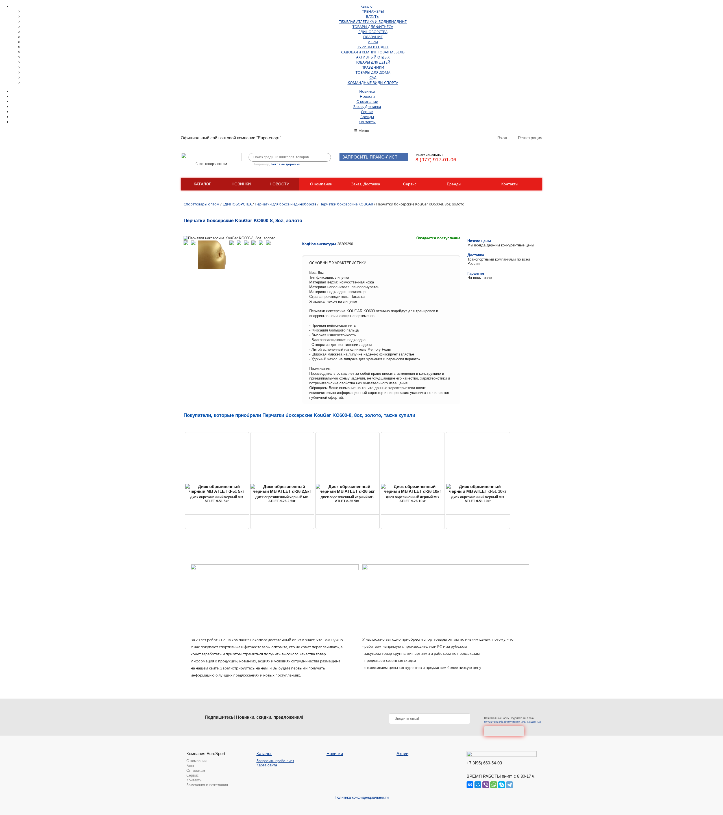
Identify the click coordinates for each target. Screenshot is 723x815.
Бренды (367, 116)
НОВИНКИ (241, 184)
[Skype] (501, 784)
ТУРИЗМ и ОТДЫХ (373, 46)
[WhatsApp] (493, 784)
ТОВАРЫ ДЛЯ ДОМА (373, 72)
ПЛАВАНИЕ (373, 36)
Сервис (367, 111)
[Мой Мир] (477, 784)
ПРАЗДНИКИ (373, 67)
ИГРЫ (373, 41)
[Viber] (485, 784)
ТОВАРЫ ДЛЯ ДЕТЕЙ (372, 62)
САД (372, 77)
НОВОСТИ (279, 184)
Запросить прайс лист (275, 761)
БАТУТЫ (373, 16)
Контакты (367, 121)
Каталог (367, 6)
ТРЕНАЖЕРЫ (373, 11)
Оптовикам (195, 770)
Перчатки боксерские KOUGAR (346, 204)
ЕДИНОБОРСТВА (372, 31)
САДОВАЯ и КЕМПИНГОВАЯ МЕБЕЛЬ (372, 52)
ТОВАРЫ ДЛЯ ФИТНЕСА (372, 26)
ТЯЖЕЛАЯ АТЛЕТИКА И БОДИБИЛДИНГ (373, 21)
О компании (367, 101)
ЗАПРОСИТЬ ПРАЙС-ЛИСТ (369, 157)
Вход (502, 137)
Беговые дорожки (285, 164)
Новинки (367, 91)
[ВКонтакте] (470, 784)
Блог (190, 766)
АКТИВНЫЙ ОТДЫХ (373, 57)
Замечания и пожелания (207, 785)
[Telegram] (509, 784)
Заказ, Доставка (367, 106)
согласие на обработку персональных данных (512, 721)
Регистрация (530, 137)
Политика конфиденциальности (362, 797)
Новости (367, 96)
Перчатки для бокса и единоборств (285, 204)
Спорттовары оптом (201, 204)
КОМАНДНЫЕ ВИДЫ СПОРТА (373, 82)
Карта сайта (266, 765)
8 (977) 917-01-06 (435, 159)
